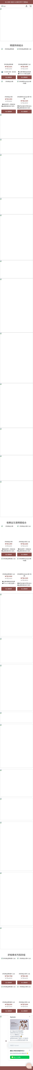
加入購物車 (8, 77)
